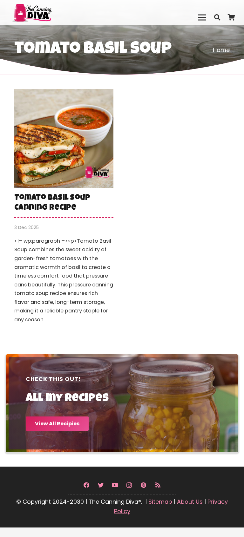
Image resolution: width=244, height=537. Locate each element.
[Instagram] (129, 485)
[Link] (45, 12)
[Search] (217, 17)
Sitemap (160, 502)
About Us (190, 502)
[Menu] (201, 17)
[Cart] (231, 17)
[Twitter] (100, 485)
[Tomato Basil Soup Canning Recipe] (63, 210)
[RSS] (158, 485)
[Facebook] (86, 485)
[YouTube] (115, 485)
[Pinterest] (143, 485)
